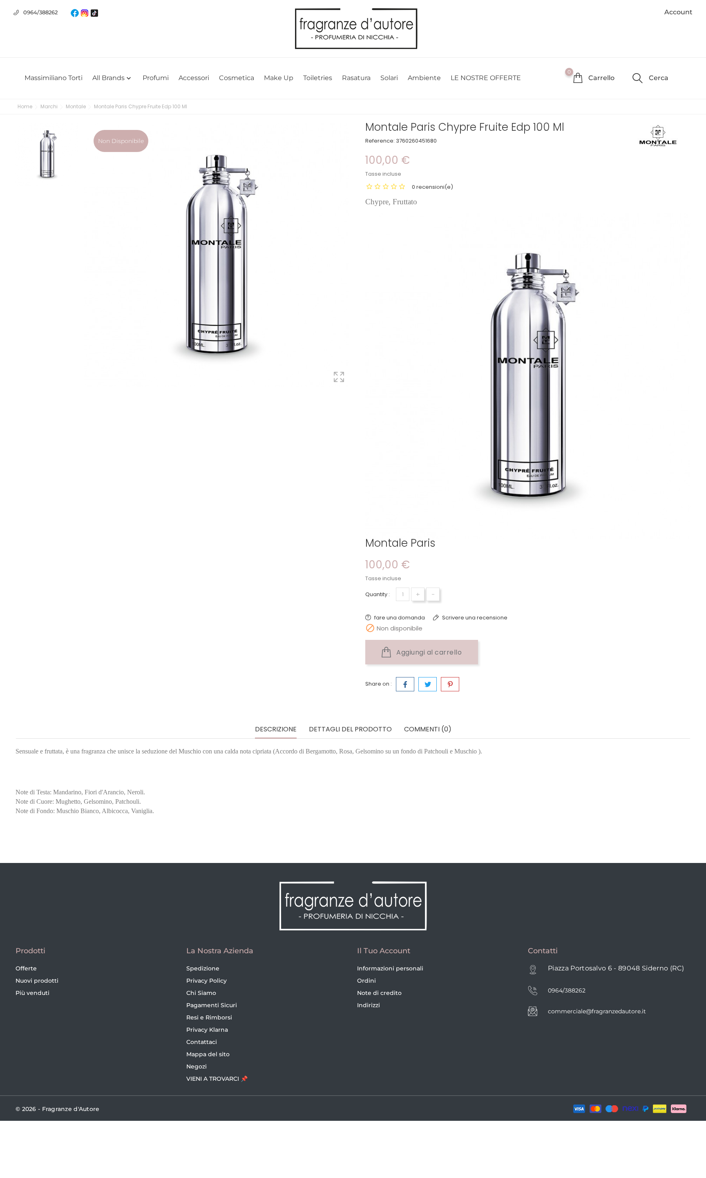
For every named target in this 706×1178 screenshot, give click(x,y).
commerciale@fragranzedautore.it (597, 1011)
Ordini (366, 980)
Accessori (194, 78)
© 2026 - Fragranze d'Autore (58, 1109)
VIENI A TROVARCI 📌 (217, 1078)
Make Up (278, 78)
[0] (577, 78)
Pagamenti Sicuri (211, 1005)
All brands (112, 78)
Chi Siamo (201, 993)
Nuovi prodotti (37, 980)
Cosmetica (236, 78)
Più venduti (32, 993)
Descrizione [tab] (276, 729)
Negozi (196, 1066)
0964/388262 (40, 12)
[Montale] (664, 135)
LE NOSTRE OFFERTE (486, 78)
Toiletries (317, 78)
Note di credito (379, 993)
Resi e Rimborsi (209, 1017)
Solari (389, 78)
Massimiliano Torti (54, 78)
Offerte (26, 968)
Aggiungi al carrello (428, 652)
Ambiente (424, 78)
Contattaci (201, 1042)
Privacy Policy (206, 980)
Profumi (156, 78)
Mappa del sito (208, 1054)
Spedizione (202, 968)
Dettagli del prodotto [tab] (350, 729)
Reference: (380, 141)
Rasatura (356, 78)
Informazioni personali (390, 968)
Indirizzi (368, 1005)
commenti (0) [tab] (427, 729)
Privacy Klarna (207, 1029)
